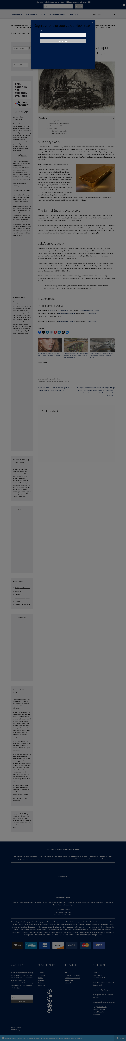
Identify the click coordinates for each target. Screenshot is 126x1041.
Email (42, 31)
